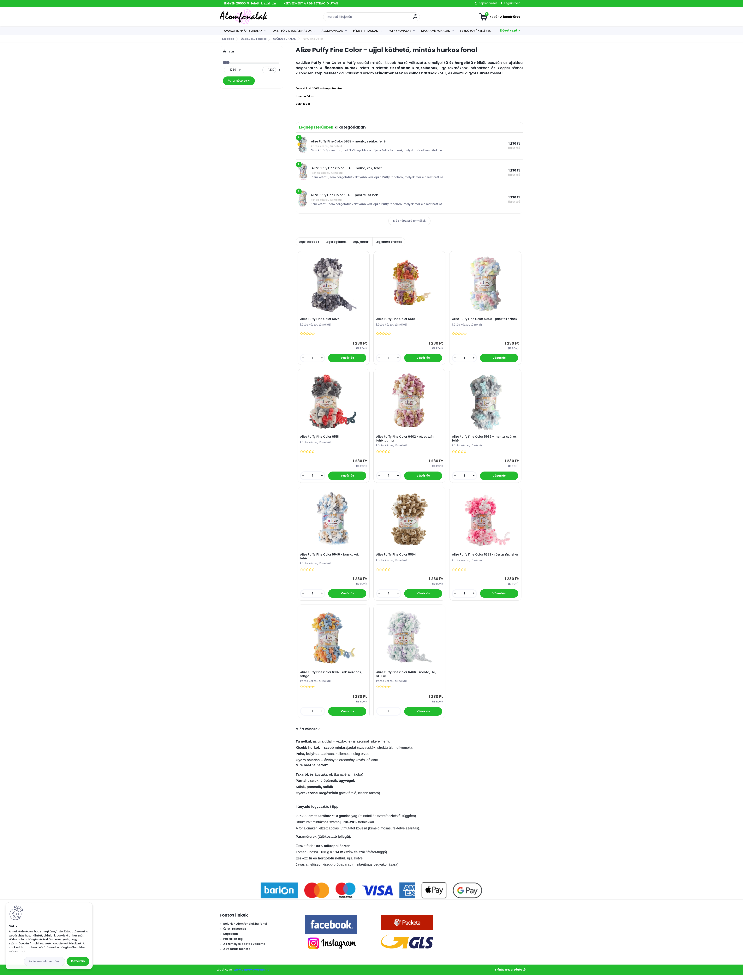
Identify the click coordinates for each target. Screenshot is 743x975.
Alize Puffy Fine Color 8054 (396, 555)
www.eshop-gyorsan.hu (251, 970)
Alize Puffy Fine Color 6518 (319, 437)
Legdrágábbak (336, 242)
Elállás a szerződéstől (510, 970)
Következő (508, 30)
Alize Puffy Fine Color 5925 (320, 319)
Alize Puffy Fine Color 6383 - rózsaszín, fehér (485, 555)
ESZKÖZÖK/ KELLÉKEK (475, 31)
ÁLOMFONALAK (332, 31)
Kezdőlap (228, 39)
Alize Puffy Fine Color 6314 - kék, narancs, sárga (331, 674)
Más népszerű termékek (409, 221)
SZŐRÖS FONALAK (284, 39)
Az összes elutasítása (44, 961)
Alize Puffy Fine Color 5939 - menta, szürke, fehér (484, 438)
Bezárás (78, 961)
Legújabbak (361, 242)
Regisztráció (512, 3)
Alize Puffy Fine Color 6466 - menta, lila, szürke (406, 674)
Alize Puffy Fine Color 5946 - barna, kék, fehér (329, 556)
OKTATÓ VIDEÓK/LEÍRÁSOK (292, 31)
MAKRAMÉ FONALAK (435, 31)
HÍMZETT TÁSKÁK (366, 31)
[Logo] (243, 17)
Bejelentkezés (488, 3)
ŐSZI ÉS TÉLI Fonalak (253, 39)
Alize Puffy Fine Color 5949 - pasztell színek (484, 319)
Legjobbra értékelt (389, 242)
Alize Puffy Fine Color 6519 (395, 319)
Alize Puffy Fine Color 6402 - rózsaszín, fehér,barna (405, 438)
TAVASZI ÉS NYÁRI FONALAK (242, 31)
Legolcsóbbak (309, 242)
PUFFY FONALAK (400, 31)
